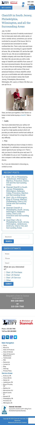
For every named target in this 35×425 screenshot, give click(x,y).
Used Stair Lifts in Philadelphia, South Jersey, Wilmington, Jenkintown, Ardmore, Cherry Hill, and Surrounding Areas (17, 224)
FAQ (4, 360)
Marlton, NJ (6, 388)
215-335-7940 (17, 306)
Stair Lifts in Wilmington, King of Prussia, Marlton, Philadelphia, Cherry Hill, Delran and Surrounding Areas (16, 201)
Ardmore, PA (7, 376)
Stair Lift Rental (8, 352)
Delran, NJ (6, 380)
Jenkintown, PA (8, 382)
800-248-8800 (17, 300)
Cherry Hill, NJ (7, 378)
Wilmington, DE (7, 403)
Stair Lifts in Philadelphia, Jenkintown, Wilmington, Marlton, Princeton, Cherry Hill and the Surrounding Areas (17, 181)
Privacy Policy (7, 371)
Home (5, 345)
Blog (4, 366)
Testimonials (7, 358)
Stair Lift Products (8, 350)
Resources (6, 362)
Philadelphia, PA (8, 398)
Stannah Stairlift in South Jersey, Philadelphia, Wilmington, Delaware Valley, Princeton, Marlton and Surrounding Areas (17, 191)
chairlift (23, 115)
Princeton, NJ (7, 400)
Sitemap (5, 368)
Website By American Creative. (17, 422)
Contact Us (6, 364)
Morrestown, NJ (8, 390)
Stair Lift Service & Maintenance (8, 355)
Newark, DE (6, 396)
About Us (6, 347)
